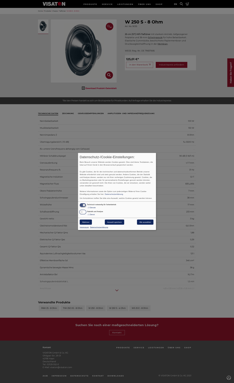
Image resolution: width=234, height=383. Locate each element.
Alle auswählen (145, 222)
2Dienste (91, 207)
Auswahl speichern (114, 222)
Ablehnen (85, 222)
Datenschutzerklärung (114, 194)
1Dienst (91, 214)
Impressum (84, 227)
